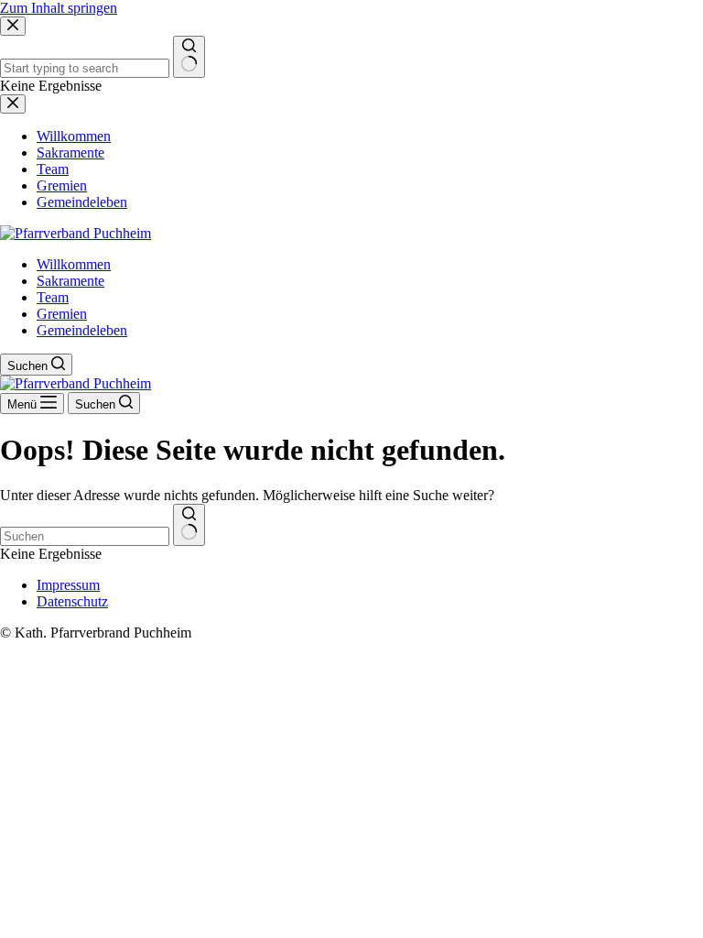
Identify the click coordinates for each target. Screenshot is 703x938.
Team (53, 297)
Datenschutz (72, 601)
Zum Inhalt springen (58, 8)
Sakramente (70, 281)
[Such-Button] (189, 525)
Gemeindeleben (82, 330)
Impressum (68, 585)
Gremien (62, 314)
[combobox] (84, 536)
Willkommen (74, 264)
